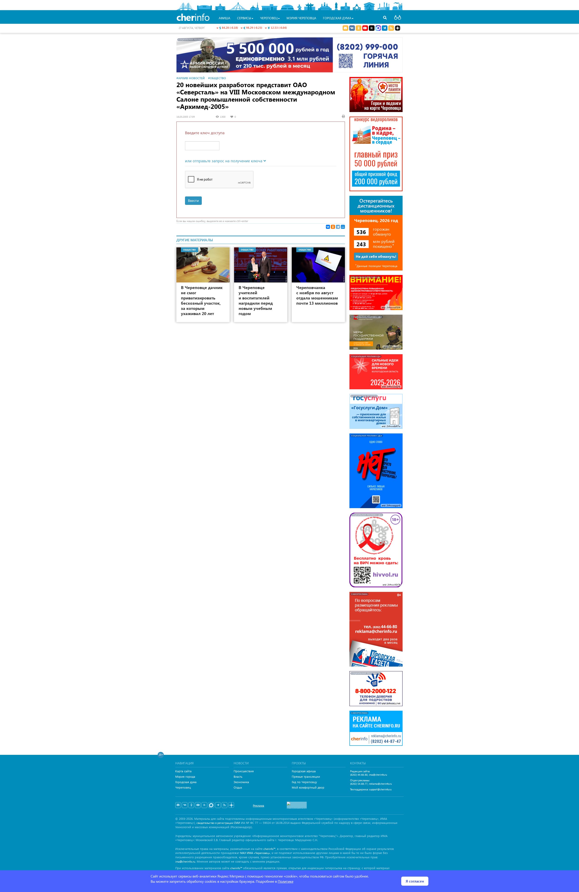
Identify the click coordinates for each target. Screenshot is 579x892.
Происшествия (244, 771)
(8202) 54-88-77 (359, 783)
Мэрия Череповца (301, 18)
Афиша (224, 18)
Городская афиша (304, 771)
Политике (285, 881)
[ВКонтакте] (328, 227)
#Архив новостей (190, 78)
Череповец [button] (269, 18)
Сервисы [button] (244, 18)
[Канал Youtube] (365, 28)
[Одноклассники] (333, 227)
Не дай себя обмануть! (376, 256)
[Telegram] (338, 227)
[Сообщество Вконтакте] (184, 805)
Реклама (258, 805)
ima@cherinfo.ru (378, 774)
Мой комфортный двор (308, 787)
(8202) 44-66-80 (359, 774)
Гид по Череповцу (304, 782)
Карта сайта (183, 771)
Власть (238, 776)
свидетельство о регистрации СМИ (218, 823)
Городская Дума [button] (337, 18)
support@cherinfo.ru (380, 789)
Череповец (183, 787)
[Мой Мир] (343, 227)
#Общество (217, 78)
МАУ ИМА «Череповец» (255, 853)
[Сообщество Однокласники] (358, 28)
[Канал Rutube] (372, 28)
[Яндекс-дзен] (231, 805)
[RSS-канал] (224, 805)
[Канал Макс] (378, 28)
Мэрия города (185, 776)
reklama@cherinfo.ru (380, 783)
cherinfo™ (269, 849)
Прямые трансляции (306, 776)
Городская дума (186, 782)
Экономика (241, 782)
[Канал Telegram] (218, 805)
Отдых (238, 787)
